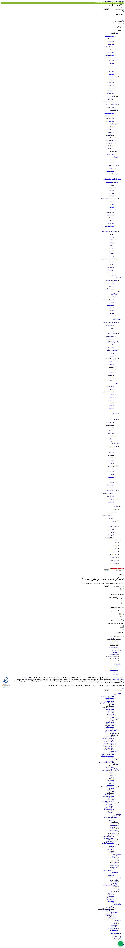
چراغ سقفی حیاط (110, 270)
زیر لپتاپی (112, 532)
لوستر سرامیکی (110, 57)
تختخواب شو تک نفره (109, 336)
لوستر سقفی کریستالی (109, 115)
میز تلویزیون (111, 405)
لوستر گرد (112, 185)
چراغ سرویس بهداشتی (109, 228)
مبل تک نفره (111, 361)
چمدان (116, 542)
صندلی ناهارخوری (110, 422)
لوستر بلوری (111, 60)
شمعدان (112, 474)
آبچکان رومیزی (111, 344)
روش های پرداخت (114, 642)
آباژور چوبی (111, 310)
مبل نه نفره (111, 377)
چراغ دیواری (114, 123)
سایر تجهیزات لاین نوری (109, 288)
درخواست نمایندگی (113, 654)
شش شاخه (111, 248)
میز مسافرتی (114, 557)
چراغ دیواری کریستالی (109, 148)
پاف (113, 902)
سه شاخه (112, 239)
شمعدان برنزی (106, 870)
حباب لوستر (111, 168)
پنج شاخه (112, 245)
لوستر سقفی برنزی (110, 121)
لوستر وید (112, 201)
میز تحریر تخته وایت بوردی (108, 391)
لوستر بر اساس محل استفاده (109, 198)
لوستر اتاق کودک (110, 215)
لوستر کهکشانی (110, 38)
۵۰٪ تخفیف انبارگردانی (118, 568)
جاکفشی (115, 413)
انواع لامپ (115, 157)
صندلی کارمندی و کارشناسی (108, 515)
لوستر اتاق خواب (110, 220)
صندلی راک (111, 901)
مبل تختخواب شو (113, 333)
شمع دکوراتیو (111, 479)
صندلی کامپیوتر (111, 518)
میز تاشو (112, 389)
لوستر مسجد (111, 207)
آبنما (113, 468)
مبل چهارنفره (111, 369)
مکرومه (112, 463)
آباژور (118, 679)
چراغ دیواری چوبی (110, 137)
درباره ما (116, 672)
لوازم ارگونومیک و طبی (109, 537)
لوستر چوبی (111, 63)
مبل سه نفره (111, 367)
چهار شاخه (112, 242)
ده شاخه (112, 253)
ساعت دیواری (111, 455)
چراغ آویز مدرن (111, 99)
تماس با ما (115, 674)
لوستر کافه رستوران (109, 212)
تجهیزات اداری (114, 526)
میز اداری (115, 520)
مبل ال (112, 328)
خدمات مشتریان (116, 650)
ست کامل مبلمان (110, 380)
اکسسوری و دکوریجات (111, 465)
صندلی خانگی (114, 891)
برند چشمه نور (114, 667)
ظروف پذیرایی (111, 502)
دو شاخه (112, 237)
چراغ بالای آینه (111, 132)
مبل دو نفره (111, 364)
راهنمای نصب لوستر (113, 660)
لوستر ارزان (114, 173)
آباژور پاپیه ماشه (110, 305)
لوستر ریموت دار (110, 107)
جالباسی (112, 356)
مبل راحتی (112, 330)
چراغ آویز (115, 96)
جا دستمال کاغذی (110, 485)
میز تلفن (112, 394)
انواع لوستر (114, 33)
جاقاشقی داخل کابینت (109, 347)
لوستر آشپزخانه (110, 223)
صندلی (116, 419)
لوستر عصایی (111, 195)
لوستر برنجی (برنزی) (109, 55)
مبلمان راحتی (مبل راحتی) (110, 322)
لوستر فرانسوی (110, 87)
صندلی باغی (111, 438)
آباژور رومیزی (111, 296)
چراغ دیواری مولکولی (109, 140)
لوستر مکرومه (111, 68)
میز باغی (112, 441)
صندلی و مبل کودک (110, 425)
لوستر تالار (112, 204)
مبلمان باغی (114, 435)
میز (117, 383)
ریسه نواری (111, 286)
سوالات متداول (114, 652)
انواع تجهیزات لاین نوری (111, 280)
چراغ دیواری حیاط (110, 267)
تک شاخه (112, 234)
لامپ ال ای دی (111, 162)
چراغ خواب (112, 315)
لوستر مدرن (111, 79)
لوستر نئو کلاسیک (109, 728)
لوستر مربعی (111, 187)
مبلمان (113, 679)
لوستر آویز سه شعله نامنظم (108, 101)
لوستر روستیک (111, 85)
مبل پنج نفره (111, 372)
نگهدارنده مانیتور (110, 529)
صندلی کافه (111, 430)
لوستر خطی (111, 74)
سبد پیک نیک (114, 560)
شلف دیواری (111, 457)
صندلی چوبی (110, 894)
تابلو (113, 449)
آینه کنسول (111, 408)
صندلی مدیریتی (111, 512)
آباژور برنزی (111, 307)
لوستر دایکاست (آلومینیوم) (108, 46)
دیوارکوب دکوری (110, 460)
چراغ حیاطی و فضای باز (109, 258)
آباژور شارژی (111, 313)
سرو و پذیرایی (114, 499)
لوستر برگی (111, 193)
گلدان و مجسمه (110, 471)
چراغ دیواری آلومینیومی (109, 145)
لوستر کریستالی (110, 41)
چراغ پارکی (111, 264)
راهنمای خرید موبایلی (113, 647)
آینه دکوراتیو (111, 452)
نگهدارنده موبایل (110, 535)
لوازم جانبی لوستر (112, 165)
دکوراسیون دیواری (112, 446)
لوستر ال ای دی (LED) (109, 36)
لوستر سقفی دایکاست (109, 113)
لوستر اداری (111, 209)
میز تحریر (112, 402)
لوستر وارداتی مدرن (110, 154)
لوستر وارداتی (114, 733)
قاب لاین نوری (111, 283)
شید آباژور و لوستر (110, 171)
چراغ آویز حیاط (111, 261)
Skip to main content (118, 1)
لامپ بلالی (112, 160)
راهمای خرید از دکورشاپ (114, 639)
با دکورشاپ (117, 664)
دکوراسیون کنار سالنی (111, 490)
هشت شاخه (111, 250)
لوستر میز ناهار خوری (109, 226)
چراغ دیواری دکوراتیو (110, 129)
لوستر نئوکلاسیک (110, 93)
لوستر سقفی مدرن (110, 118)
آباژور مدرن (111, 302)
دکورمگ (116, 665)
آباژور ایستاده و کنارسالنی (108, 299)
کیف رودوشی (114, 551)
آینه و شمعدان (111, 477)
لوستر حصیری (111, 65)
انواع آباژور (114, 294)
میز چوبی (115, 872)
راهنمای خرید (115, 640)
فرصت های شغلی (114, 670)
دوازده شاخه (111, 256)
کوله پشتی (115, 545)
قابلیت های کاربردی (112, 104)
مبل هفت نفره (111, 375)
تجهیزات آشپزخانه (113, 341)
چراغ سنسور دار (110, 272)
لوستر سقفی (114, 110)
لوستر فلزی (111, 49)
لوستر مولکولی (111, 44)
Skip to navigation (108, 1)
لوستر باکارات (111, 52)
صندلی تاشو (110, 899)
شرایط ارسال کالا (114, 645)
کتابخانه (112, 410)
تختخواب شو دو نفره (110, 339)
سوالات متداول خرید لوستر (112, 658)
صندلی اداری (114, 509)
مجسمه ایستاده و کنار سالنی (108, 493)
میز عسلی (112, 397)
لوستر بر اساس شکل (112, 182)
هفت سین (112, 482)
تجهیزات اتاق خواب (112, 350)
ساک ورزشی (114, 548)
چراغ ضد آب (111, 275)
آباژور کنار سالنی (110, 496)
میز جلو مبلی (111, 399)
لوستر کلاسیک (111, 82)
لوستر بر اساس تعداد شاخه (110, 231)
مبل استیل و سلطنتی (109, 325)
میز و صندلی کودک (110, 386)
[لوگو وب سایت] (116, 7)
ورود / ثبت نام (117, 939)
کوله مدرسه (114, 563)
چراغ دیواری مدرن (110, 126)
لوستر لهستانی (111, 90)
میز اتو (112, 353)
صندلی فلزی (110, 896)
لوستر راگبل (111, 71)
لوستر (28, 677)
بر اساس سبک (113, 76)
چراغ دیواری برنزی (110, 135)
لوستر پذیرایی (111, 217)
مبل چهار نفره (114, 826)
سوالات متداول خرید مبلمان (112, 656)
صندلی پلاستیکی (110, 433)
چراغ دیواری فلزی (110, 143)
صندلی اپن (112, 427)
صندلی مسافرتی (113, 554)
